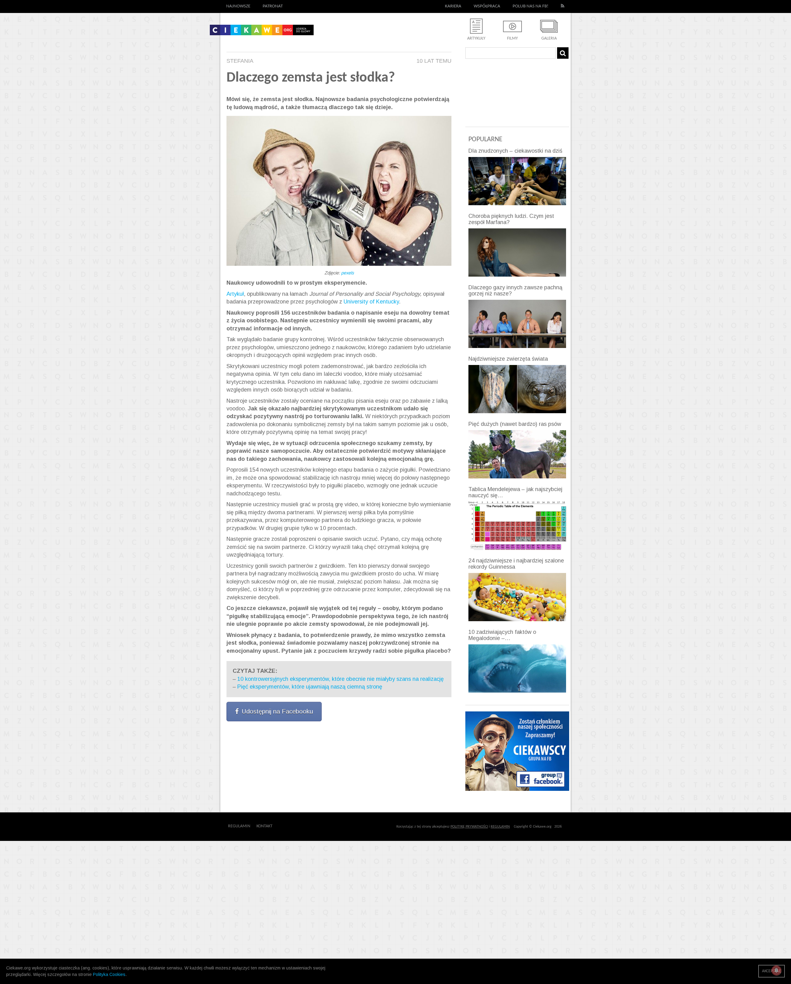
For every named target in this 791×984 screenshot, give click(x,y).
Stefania (239, 61)
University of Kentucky (371, 302)
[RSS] (563, 6)
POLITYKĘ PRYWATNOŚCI (469, 827)
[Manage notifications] (776, 970)
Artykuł (235, 294)
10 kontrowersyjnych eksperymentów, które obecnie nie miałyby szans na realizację (340, 679)
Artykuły (476, 38)
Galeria (549, 38)
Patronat (273, 6)
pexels (347, 272)
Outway (286, 826)
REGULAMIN (500, 827)
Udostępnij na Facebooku (277, 711)
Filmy (512, 38)
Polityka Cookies (109, 974)
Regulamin (239, 826)
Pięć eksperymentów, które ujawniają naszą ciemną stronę (309, 687)
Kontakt (264, 826)
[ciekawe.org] (262, 32)
